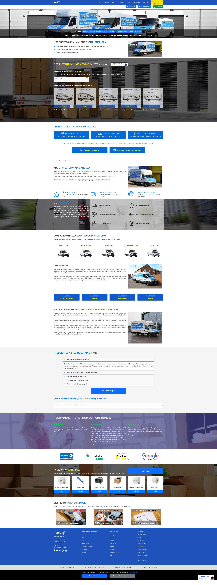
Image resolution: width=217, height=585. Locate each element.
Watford (112, 549)
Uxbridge (112, 535)
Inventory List (141, 543)
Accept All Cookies (94, 576)
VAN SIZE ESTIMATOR (108, 135)
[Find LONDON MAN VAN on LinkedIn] (66, 551)
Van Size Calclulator (142, 537)
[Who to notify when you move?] (146, 516)
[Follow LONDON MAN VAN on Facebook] (54, 551)
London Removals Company (66, 567)
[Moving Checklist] (71, 516)
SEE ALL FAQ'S (108, 391)
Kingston (112, 555)
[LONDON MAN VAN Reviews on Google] (150, 456)
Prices (106, 2)
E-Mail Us (58, 545)
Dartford (112, 540)
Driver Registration (142, 555)
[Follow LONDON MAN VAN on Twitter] (57, 551)
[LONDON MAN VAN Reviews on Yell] (122, 456)
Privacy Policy (133, 572)
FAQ (83, 537)
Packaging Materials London (122, 567)
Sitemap (84, 552)
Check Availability (142, 535)
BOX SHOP (145, 471)
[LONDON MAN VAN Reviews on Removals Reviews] (66, 456)
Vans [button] (114, 2)
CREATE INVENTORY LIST (146, 135)
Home (98, 2)
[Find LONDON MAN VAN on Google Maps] (60, 551)
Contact (146, 2)
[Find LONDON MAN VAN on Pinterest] (63, 551)
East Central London (115, 552)
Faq (129, 2)
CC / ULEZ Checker (142, 558)
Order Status (140, 540)
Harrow (111, 537)
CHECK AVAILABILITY (71, 135)
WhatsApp (159, 6)
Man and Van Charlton (64, 161)
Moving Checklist (142, 549)
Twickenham (113, 543)
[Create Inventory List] (108, 516)
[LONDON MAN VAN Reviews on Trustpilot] (94, 456)
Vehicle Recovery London (150, 567)
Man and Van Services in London (95, 567)
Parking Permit (141, 552)
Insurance (84, 549)
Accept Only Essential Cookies (122, 576)
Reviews (137, 2)
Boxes (122, 2)
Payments (140, 546)
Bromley (112, 546)
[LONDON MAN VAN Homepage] (57, 2)
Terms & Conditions (87, 546)
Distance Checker (142, 561)
